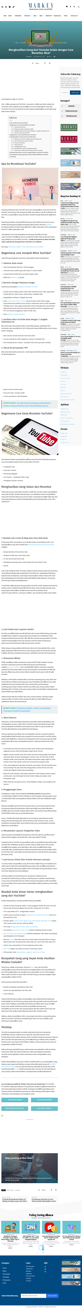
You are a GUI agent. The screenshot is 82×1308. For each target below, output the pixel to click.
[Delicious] (13, 7)
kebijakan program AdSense (16, 314)
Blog (62, 200)
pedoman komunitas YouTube (16, 301)
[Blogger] (6, 7)
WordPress (64, 372)
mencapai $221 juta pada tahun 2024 (37, 915)
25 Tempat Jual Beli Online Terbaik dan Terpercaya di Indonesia (70, 271)
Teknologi (71, 116)
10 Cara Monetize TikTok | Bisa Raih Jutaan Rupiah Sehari (71, 1237)
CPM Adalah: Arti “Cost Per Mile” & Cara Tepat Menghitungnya (31, 1237)
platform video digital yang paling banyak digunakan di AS (32, 921)
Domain (63, 381)
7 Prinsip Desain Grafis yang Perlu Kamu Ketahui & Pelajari (70, 322)
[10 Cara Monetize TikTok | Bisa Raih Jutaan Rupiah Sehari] (71, 1227)
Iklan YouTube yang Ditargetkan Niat (15, 933)
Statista (48, 225)
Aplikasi (63, 218)
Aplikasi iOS (64, 415)
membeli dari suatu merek (20, 930)
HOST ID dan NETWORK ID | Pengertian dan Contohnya (70, 354)
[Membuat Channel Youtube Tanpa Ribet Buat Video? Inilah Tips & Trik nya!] (10, 1227)
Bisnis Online (10, 1190)
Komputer (63, 284)
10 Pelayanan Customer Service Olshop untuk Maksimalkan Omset (44, 1200)
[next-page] (43, 1253)
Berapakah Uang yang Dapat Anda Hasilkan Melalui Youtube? (29, 154)
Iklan (62, 300)
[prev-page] (38, 1253)
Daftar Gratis (75, 92)
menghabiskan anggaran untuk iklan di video (30, 952)
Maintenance (64, 375)
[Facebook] (70, 6)
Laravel (63, 390)
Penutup (13, 156)
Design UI (63, 439)
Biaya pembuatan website (68, 399)
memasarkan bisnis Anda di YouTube (41, 545)
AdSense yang (15, 277)
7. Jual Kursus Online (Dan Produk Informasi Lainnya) (28, 150)
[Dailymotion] (9, 7)
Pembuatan (63, 234)
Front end (63, 384)
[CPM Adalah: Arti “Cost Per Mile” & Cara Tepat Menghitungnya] (31, 1227)
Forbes (11, 939)
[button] (78, 6)
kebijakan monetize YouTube (27, 287)
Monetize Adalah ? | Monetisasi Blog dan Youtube (26, 247)
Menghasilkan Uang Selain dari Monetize (23, 137)
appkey (29, 56)
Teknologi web (65, 396)
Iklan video (7, 949)
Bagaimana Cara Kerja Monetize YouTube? (23, 135)
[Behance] (2, 7)
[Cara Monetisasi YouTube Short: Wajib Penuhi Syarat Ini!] (51, 1227)
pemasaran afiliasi (13, 667)
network (63, 350)
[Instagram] (45, 1269)
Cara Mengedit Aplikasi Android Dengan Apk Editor (69, 238)
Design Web (64, 433)
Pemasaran (71, 111)
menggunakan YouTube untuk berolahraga (24, 927)
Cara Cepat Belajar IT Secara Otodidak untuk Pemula (70, 338)
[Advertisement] (29, 82)
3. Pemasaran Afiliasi (19, 143)
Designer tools (65, 442)
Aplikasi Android (65, 412)
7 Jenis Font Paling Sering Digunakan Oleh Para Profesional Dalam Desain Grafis (70, 205)
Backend (63, 387)
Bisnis (17, 42)
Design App (64, 436)
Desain (62, 318)
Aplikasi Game (65, 408)
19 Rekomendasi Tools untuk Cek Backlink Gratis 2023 (70, 254)
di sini (16, 1069)
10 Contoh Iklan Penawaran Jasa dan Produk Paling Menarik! (70, 304)
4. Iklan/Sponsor (18, 144)
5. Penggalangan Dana (19, 146)
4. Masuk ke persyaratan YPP (21, 133)
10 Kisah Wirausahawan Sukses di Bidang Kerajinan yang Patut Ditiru (14, 1200)
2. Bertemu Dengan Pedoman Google (23, 129)
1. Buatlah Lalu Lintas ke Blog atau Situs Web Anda (27, 139)
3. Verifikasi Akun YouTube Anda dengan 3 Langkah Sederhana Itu (31, 131)
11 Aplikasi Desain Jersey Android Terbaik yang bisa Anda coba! (70, 222)
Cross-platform (65, 421)
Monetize (23, 42)
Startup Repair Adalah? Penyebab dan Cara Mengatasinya (68, 288)
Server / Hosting (65, 378)
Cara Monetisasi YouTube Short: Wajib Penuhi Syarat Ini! (51, 1237)
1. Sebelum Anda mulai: (19, 127)
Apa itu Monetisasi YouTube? (19, 123)
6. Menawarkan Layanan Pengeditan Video (25, 148)
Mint (32, 967)
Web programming (66, 393)
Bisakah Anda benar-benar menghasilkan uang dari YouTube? (29, 152)
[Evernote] (66, 6)
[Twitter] (74, 6)
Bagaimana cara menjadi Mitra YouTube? (22, 125)
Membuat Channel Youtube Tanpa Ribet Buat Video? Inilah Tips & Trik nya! (10, 1238)
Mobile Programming (67, 418)
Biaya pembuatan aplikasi (68, 424)
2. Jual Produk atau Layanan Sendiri (23, 141)
